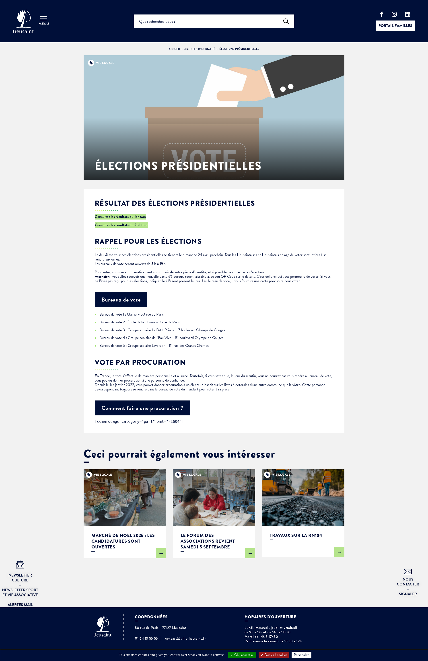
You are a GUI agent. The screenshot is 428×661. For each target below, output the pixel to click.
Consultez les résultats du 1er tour (120, 217)
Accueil (175, 49)
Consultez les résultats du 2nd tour (121, 225)
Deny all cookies (275, 654)
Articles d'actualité (200, 49)
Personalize (301, 654)
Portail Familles (395, 26)
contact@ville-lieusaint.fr (185, 638)
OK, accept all (243, 654)
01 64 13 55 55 (146, 638)
